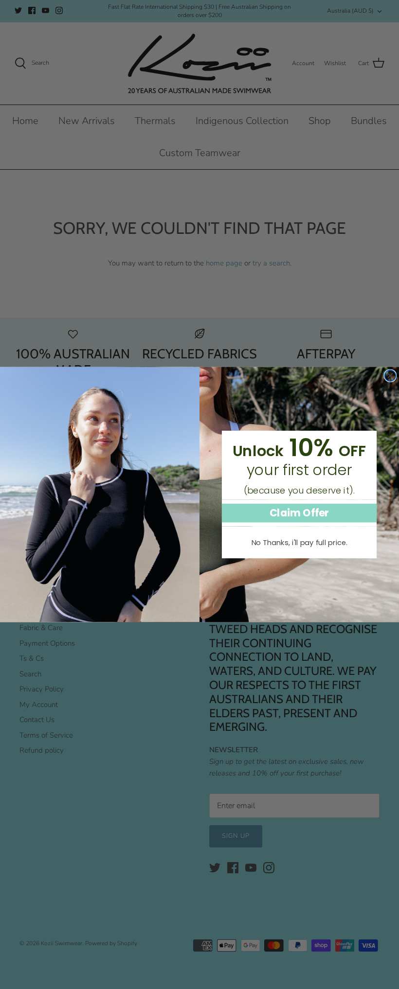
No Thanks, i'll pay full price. (299, 542)
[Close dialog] (390, 375)
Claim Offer (299, 513)
